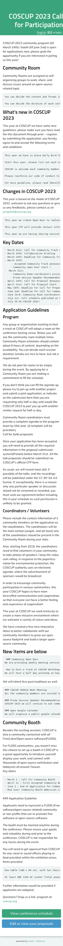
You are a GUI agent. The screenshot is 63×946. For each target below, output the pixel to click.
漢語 (49, 32)
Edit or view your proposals (31, 923)
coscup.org (10, 901)
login (58, 32)
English (41, 32)
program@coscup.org (17, 211)
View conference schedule (31, 913)
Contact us (40, 941)
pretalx (30, 941)
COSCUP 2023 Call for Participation (36, 20)
